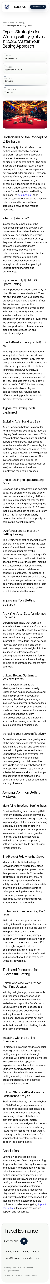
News (11, 23)
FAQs (36, 1251)
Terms (27, 1275)
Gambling (20, 23)
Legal (34, 1275)
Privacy (19, 1275)
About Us (9, 1275)
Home (5, 23)
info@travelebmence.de (19, 1258)
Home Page (12, 1251)
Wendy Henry (10, 58)
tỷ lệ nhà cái (25, 194)
